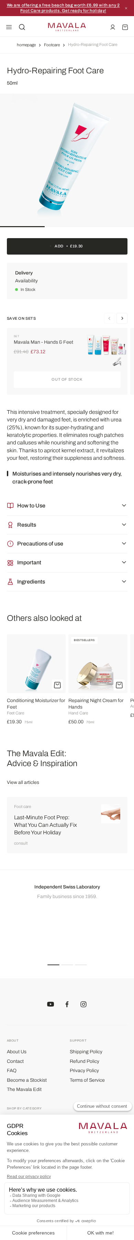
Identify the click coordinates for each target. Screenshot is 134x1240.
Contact (15, 1061)
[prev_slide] (121, 318)
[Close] (126, 8)
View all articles (23, 782)
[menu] (8, 27)
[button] (53, 965)
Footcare (52, 44)
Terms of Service (87, 1080)
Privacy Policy (84, 1070)
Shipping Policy (86, 1051)
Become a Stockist (27, 1080)
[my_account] (112, 27)
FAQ (11, 1070)
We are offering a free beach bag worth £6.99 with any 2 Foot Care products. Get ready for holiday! (63, 8)
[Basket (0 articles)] (125, 27)
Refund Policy (84, 1061)
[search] (22, 27)
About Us (16, 1051)
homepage (26, 44)
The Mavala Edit (24, 1089)
